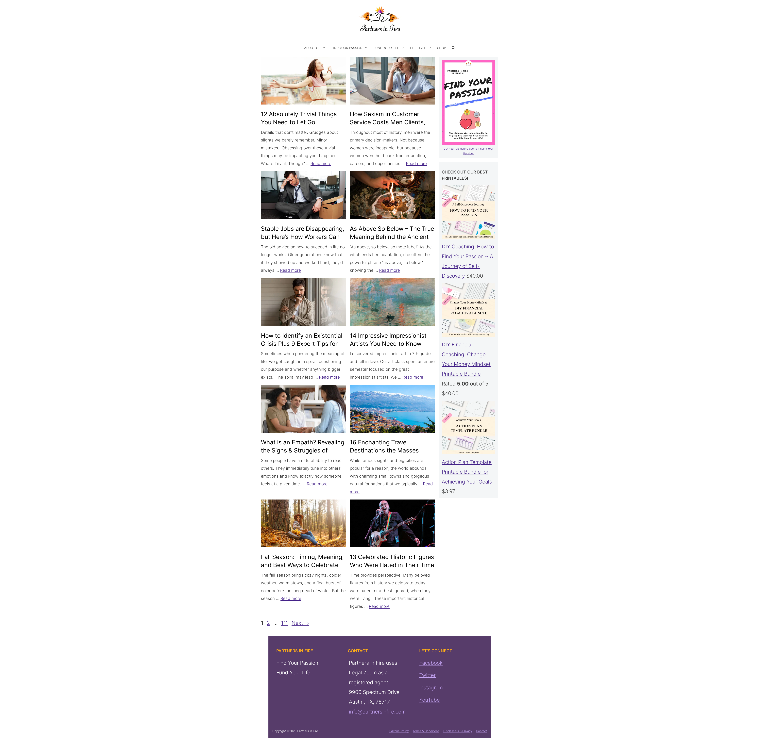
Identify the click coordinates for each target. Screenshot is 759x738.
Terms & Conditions (426, 731)
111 (285, 623)
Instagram (431, 687)
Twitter (427, 675)
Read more (321, 163)
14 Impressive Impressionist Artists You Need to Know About (388, 343)
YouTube (429, 700)
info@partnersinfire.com (377, 712)
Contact (481, 731)
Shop (441, 48)
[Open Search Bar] (453, 48)
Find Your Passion (347, 48)
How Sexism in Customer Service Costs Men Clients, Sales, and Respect (387, 122)
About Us (312, 48)
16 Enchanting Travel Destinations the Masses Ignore (384, 450)
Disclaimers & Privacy (457, 731)
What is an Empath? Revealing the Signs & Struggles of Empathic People (302, 450)
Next (300, 623)
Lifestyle (418, 48)
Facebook (431, 663)
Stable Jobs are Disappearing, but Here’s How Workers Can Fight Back (302, 236)
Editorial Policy (399, 731)
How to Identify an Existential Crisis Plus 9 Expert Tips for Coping (301, 343)
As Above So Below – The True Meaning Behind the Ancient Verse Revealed (392, 236)
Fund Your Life (386, 48)
